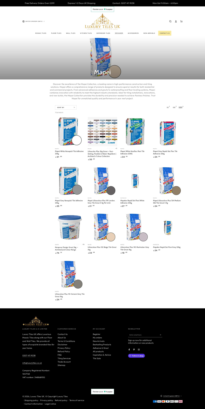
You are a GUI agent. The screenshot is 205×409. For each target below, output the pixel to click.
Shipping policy (31, 400)
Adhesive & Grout (101, 348)
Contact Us (63, 334)
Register (96, 334)
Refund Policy (64, 351)
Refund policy (61, 400)
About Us (62, 337)
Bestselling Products (102, 344)
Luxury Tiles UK (37, 396)
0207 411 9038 (29, 355)
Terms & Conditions (66, 341)
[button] (170, 21)
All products (98, 351)
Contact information (33, 404)
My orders (97, 337)
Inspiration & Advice (102, 355)
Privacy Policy (64, 348)
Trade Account (64, 362)
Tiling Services (64, 358)
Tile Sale (97, 358)
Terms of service (76, 400)
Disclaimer (62, 344)
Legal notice (50, 404)
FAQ (60, 355)
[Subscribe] (161, 335)
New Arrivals (98, 341)
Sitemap (61, 365)
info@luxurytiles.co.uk (32, 363)
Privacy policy (46, 400)
